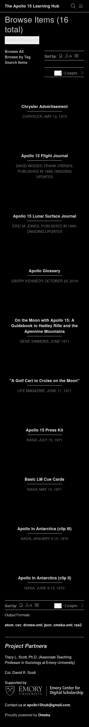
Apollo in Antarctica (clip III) (44, 528)
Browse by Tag (18, 56)
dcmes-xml (32, 624)
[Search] (73, 6)
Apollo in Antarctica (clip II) (44, 578)
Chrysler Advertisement (44, 106)
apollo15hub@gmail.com (48, 704)
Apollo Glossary (44, 270)
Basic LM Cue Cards (44, 479)
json (48, 624)
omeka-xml (62, 624)
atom (9, 624)
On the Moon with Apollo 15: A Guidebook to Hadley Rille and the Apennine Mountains (44, 325)
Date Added (76, 56)
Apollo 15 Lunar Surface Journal (44, 216)
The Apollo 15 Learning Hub (32, 6)
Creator (68, 56)
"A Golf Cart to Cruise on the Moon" (44, 380)
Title (61, 56)
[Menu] (80, 6)
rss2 (78, 624)
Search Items (16, 62)
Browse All (14, 51)
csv (18, 624)
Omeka (44, 714)
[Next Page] (82, 72)
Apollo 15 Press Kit (44, 430)
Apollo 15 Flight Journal (44, 155)
